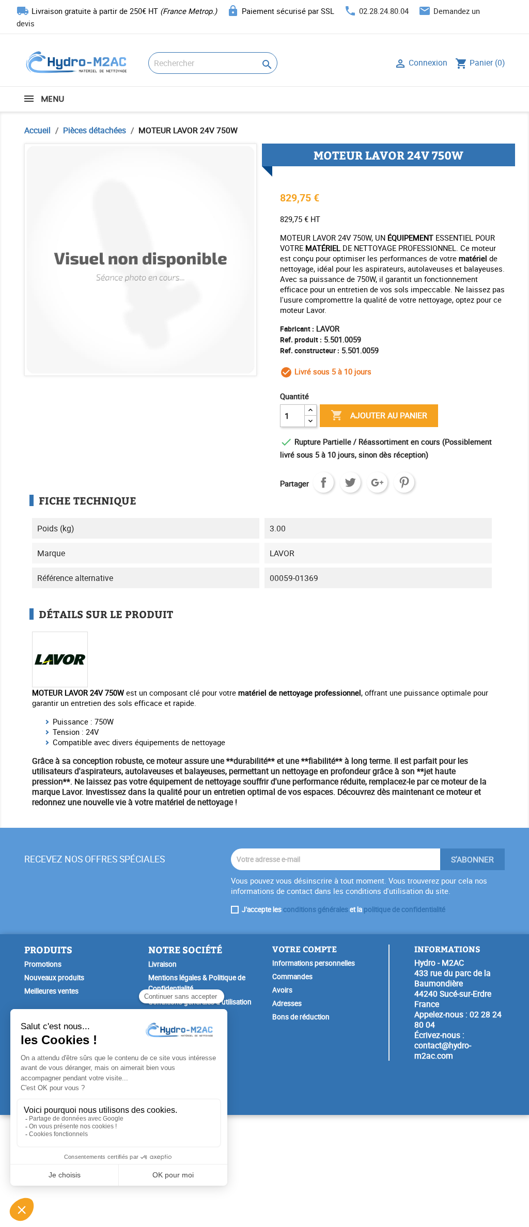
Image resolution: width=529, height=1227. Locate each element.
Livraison (162, 964)
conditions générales (315, 909)
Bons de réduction (301, 1016)
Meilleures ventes (51, 991)
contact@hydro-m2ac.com (442, 1050)
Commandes (292, 976)
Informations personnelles (313, 963)
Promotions (42, 964)
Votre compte (304, 948)
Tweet (350, 482)
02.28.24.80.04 (384, 11)
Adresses (287, 1003)
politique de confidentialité (404, 909)
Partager (323, 482)
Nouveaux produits (54, 977)
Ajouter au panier (379, 415)
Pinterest (404, 482)
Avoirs (282, 990)
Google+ (377, 482)
